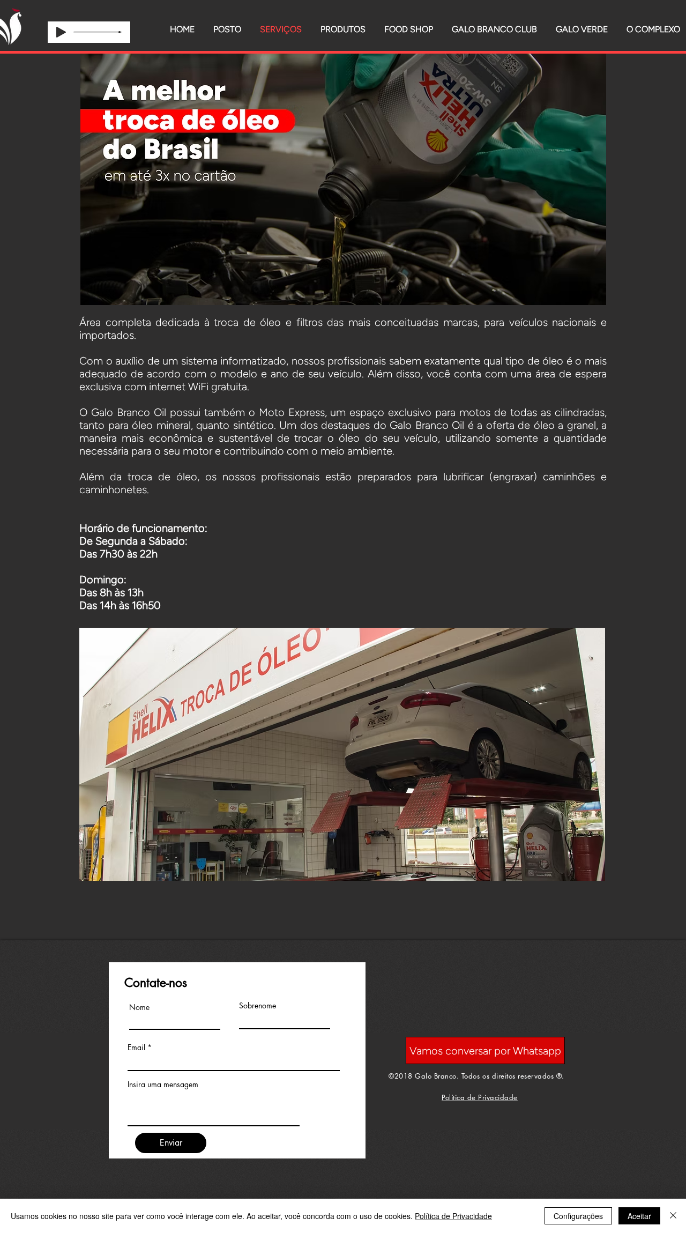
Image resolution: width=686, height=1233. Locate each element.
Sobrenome (257, 1005)
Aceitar (639, 1215)
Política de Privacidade (453, 1215)
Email (136, 1047)
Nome (139, 1007)
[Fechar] (673, 1215)
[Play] (61, 32)
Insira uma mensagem (163, 1084)
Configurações (578, 1215)
